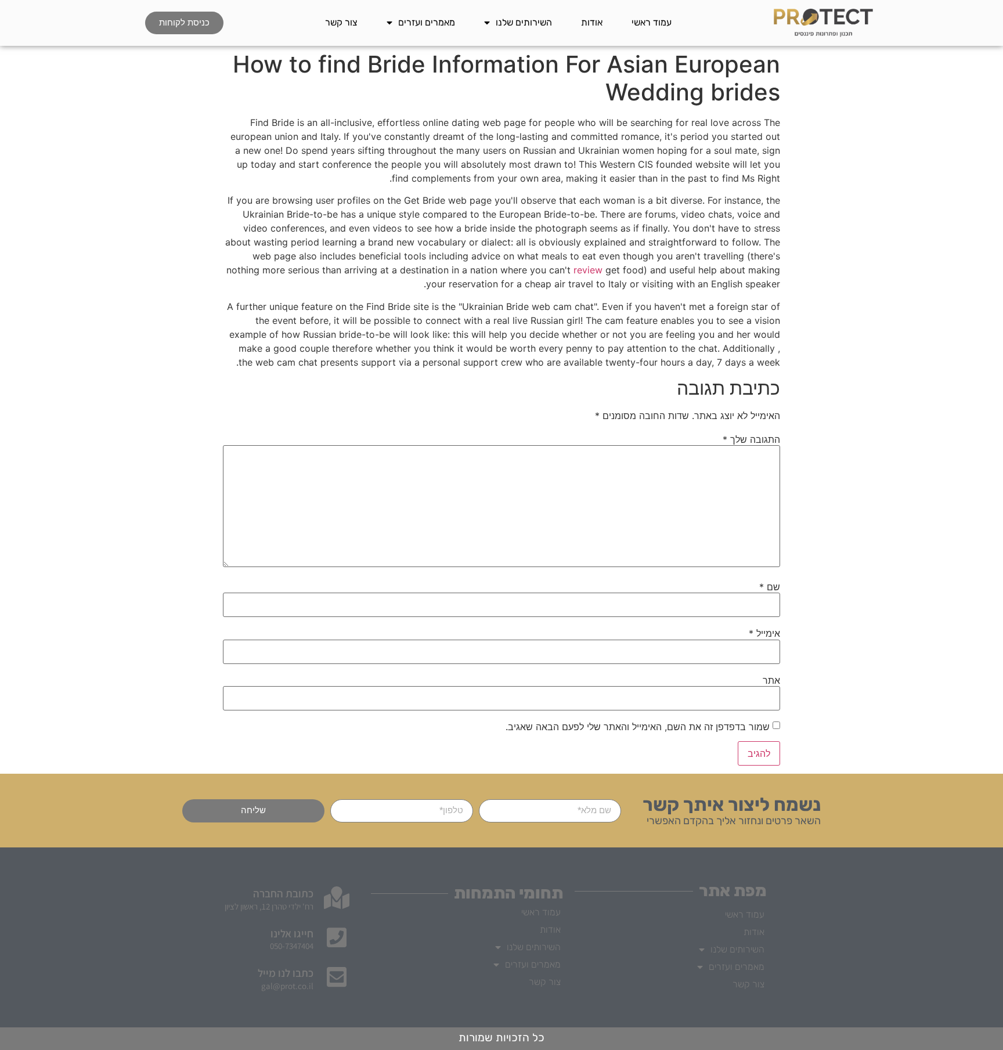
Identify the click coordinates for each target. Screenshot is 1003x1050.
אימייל (764, 633)
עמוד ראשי (652, 22)
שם (769, 586)
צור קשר (341, 22)
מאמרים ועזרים (426, 22)
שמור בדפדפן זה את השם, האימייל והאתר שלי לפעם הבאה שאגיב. (638, 726)
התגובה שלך (751, 439)
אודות (591, 22)
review (587, 270)
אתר (771, 680)
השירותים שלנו (524, 22)
